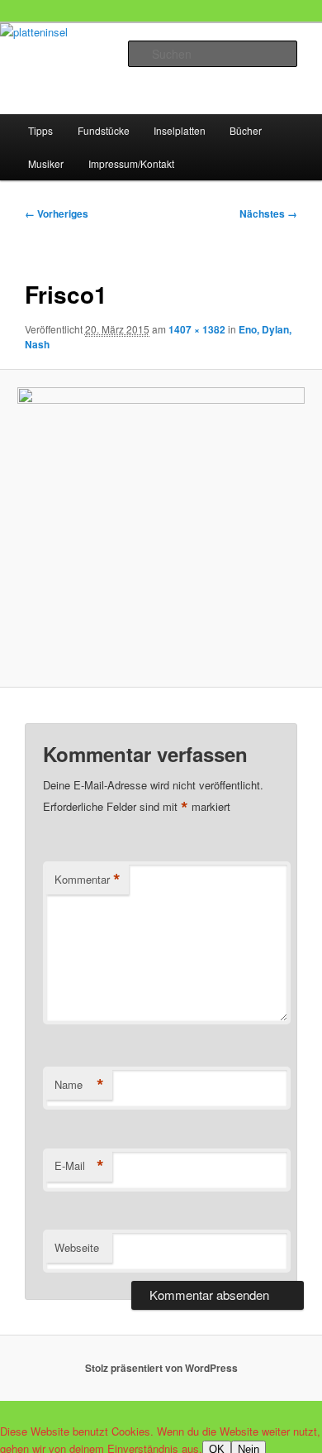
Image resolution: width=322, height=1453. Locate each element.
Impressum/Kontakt (131, 163)
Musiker (46, 163)
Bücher (246, 130)
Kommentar (87, 879)
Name (79, 1085)
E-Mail (79, 1166)
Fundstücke (104, 130)
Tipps (40, 130)
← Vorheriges (56, 213)
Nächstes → (268, 213)
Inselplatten (180, 130)
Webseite (76, 1247)
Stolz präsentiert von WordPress (161, 1367)
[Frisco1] (160, 528)
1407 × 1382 (196, 329)
